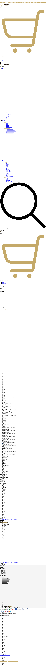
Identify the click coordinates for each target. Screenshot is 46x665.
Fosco (3, 405)
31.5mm (3, 481)
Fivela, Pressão (4, 337)
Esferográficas (8, 101)
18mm (3, 420)
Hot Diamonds (8, 110)
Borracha (11, 131)
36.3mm (3, 526)
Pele (9, 133)
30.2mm (3, 472)
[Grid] (1, 480)
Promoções (4, 572)
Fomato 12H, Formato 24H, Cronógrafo (8, 385)
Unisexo (3, 463)
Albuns (7, 163)
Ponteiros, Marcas (5, 474)
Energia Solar (4, 336)
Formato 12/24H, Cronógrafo (7, 412)
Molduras (7, 169)
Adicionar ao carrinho (4, 522)
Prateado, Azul (4, 377)
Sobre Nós (4, 570)
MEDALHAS (8, 82)
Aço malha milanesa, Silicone (7, 396)
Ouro (5, 70)
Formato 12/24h (5, 400)
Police (9, 108)
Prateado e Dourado (5, 320)
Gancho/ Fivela (4, 346)
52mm (3, 663)
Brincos (10, 72)
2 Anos (3, 440)
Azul (3, 344)
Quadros (7, 173)
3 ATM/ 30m (4, 444)
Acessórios (6, 98)
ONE (9, 143)
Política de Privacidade (6, 579)
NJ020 (3, 446)
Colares (10, 73)
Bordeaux (3, 364)
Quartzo (3, 342)
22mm (3, 421)
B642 (3, 416)
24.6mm (3, 436)
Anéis (9, 71)
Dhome (7, 178)
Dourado (3, 314)
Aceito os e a (10, 607)
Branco (3, 350)
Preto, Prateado (5, 392)
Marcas (5, 104)
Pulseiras (10, 74)
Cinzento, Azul (4, 359)
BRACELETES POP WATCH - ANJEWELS (12, 139)
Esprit (9, 116)
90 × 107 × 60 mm (5, 295)
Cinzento (3, 356)
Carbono (3, 308)
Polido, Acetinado (5, 420)
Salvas (7, 175)
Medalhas (10, 75)
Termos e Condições (5, 580)
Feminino (3, 454)
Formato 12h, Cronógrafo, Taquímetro (8, 436)
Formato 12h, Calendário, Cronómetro (8, 430)
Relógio (3, 322)
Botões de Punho (9, 100)
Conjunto (3, 307)
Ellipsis (7, 112)
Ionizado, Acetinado (5, 411)
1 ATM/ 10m (4, 432)
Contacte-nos (4, 582)
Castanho (3, 353)
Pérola (3, 470)
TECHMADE (11, 147)
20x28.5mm (4, 415)
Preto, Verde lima (5, 456)
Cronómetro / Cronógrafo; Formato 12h (9, 376)
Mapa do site (4, 573)
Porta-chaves (8, 103)
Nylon (10, 132)
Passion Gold (8, 107)
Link (6, 113)
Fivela (3, 334)
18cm (3, 428)
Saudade (7, 115)
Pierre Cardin (8, 180)
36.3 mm (3, 523)
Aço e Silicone (4, 387)
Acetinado (3, 396)
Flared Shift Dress (5, 655)
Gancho (3, 340)
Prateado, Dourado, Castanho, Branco (8, 444)
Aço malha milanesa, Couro (6, 393)
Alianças (10, 77)
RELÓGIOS (4, 283)
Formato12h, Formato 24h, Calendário (8, 454)
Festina (7, 152)
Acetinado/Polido (5, 402)
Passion (7, 106)
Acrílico (3, 374)
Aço (5, 87)
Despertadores (6, 140)
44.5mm (3, 591)
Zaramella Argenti (9, 181)
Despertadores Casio (9, 141)
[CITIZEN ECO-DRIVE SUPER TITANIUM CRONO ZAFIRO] (2, 527)
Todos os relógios (9, 127)
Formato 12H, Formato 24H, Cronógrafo (9, 445)
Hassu (7, 109)
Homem (7, 124)
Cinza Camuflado (5, 311)
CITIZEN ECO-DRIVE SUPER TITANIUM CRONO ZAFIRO (9, 519)
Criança (3, 451)
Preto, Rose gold (5, 395)
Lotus (7, 111)
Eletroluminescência (5, 459)
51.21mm (3, 657)
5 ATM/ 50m (4, 447)
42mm (3, 573)
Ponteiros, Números (5, 480)
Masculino (4, 460)
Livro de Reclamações (5, 581)
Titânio (10, 136)
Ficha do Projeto (5, 583)
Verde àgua (4, 413)
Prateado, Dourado (5, 380)
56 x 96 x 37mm (4, 429)
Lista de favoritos (6, 525)
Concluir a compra (15, 661)
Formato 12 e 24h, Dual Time (7, 388)
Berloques (11, 81)
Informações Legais (5, 578)
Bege (3, 358)
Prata (5, 76)
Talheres (7, 174)
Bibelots (7, 164)
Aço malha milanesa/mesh (10, 130)
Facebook (3, 599)
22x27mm (3, 424)
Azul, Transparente (5, 369)
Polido (3, 417)
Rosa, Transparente (5, 465)
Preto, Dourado (4, 389)
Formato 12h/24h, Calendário (7, 448)
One (9, 105)
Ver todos (3, 595)
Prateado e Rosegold (5, 374)
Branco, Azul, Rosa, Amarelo (7, 384)
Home (3, 282)
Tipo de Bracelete (7, 128)
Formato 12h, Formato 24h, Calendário (8, 442)
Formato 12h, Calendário (6, 424)
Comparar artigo (6, 524)
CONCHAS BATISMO (9, 176)
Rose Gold (4, 404)
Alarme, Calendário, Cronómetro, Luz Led (9, 366)
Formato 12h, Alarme (5, 421)
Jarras (7, 168)
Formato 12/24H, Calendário (7, 403)
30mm (3, 478)
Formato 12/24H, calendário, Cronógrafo (9, 406)
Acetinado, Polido (5, 399)
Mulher (7, 123)
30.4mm (3, 475)
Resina (10, 134)
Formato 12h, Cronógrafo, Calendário (8, 433)
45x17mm (3, 612)
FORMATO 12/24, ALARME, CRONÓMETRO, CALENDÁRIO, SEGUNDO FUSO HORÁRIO (16, 397)
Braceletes (6, 137)
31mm (3, 484)
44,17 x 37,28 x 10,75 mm (6, 588)
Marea (9, 114)
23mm (3, 427)
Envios (3, 577)
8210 (3, 404)
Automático (4, 334)
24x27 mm (4, 442)
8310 (3, 407)
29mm (3, 469)
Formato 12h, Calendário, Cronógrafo (8, 427)
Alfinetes (7, 99)
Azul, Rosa (4, 366)
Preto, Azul (4, 453)
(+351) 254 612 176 (8, 57)
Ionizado (3, 408)
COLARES (7, 83)
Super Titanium (4, 334)
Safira (3, 388)
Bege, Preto (4, 361)
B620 (3, 413)
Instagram (4, 600)
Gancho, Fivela (4, 343)
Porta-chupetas (8, 171)
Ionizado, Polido (5, 414)
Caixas (7, 165)
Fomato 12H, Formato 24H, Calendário (8, 382)
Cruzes (10, 84)
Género (5, 122)
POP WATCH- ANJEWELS (10, 157)
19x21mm (3, 412)
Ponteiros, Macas (5, 471)
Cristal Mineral (4, 376)
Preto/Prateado (4, 398)
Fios (9, 85)
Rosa (3, 322)
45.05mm (3, 603)
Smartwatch (6, 142)
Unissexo (7, 126)
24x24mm (3, 439)
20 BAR (3, 441)
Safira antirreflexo (5, 391)
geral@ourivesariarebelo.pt (11, 613)
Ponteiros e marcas (5, 468)
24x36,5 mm (4, 448)
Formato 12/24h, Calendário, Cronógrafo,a (9, 409)
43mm (3, 585)
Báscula (3, 326)
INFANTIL (7, 125)
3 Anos (3, 443)
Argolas (10, 79)
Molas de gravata (9, 102)
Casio (9, 149)
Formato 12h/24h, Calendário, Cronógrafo (9, 451)
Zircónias (3, 473)
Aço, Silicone (4, 405)
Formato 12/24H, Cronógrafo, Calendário (9, 415)
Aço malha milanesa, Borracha (7, 390)
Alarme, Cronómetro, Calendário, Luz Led (9, 368)
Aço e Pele (4, 384)
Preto (3, 386)
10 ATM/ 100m (4, 435)
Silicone (10, 135)
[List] (4, 480)
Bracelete (3, 319)
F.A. (6, 117)
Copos (7, 166)
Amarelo (3, 342)
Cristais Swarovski (5, 467)
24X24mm (3, 423)
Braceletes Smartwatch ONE (10, 138)
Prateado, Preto (5, 383)
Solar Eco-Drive (4, 351)
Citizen (9, 150)
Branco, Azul (4, 381)
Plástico (3, 382)
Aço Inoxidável (4, 302)
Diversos (5, 162)
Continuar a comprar (3, 661)
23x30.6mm (4, 433)
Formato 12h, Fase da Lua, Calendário (8, 439)
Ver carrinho (10, 661)
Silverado (7, 118)
